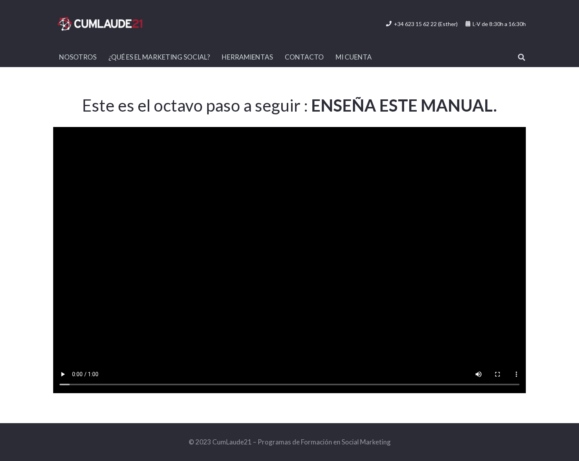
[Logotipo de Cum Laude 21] (100, 24)
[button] (521, 57)
